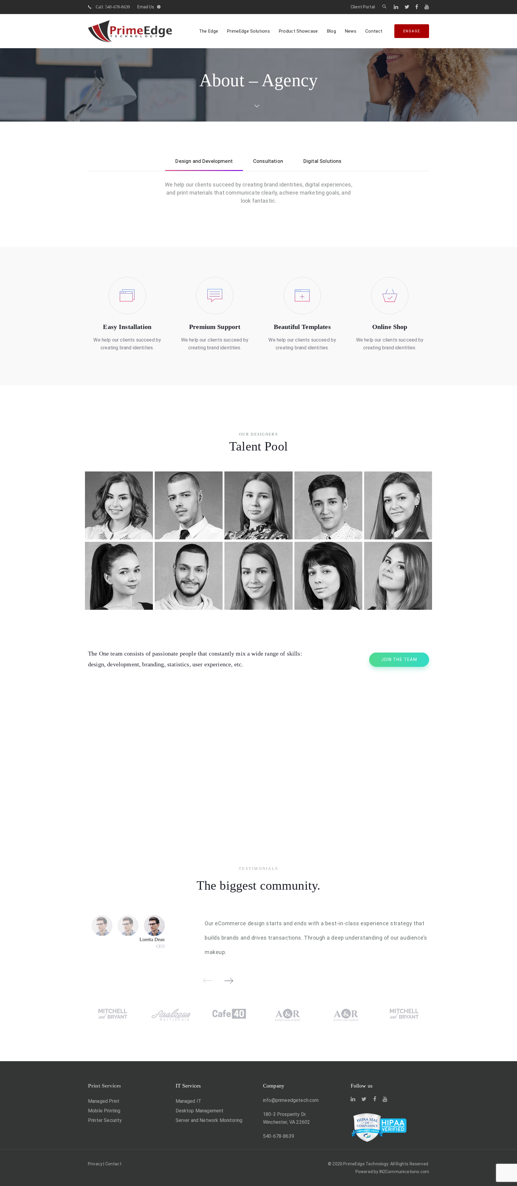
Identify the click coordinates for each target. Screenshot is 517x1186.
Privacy (95, 1163)
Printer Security (105, 1120)
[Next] (229, 981)
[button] (384, 7)
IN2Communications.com (404, 1171)
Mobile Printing (104, 1111)
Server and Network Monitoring (209, 1120)
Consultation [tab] (268, 161)
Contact (113, 1163)
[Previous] (208, 981)
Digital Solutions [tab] (322, 161)
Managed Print (103, 1101)
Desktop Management (200, 1111)
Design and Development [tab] (204, 161)
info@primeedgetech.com (291, 1100)
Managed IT (189, 1101)
